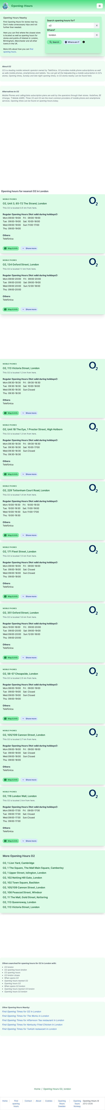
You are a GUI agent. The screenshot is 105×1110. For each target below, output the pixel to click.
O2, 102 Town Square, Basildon (21, 882)
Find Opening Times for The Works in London (25, 1016)
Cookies (48, 1101)
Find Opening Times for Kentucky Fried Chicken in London (32, 1024)
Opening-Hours (90, 1101)
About (38, 1101)
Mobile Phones (10, 199)
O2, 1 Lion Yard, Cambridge (18, 863)
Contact (28, 1101)
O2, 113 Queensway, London (19, 902)
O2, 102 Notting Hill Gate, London (22, 877)
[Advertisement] (52, 126)
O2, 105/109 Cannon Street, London (24, 887)
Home (5, 1101)
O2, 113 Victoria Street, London (21, 907)
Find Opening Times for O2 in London (21, 1011)
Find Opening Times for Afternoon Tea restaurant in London (33, 1020)
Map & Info (13, 248)
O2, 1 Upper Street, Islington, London (24, 872)
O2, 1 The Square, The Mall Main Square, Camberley (33, 867)
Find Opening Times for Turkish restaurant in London (29, 1029)
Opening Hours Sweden (62, 1103)
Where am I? (73, 42)
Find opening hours (16, 1103)
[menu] (100, 5)
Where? (51, 30)
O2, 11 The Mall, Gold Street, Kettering (25, 897)
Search (56, 42)
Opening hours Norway (77, 1103)
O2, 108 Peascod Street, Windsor (22, 892)
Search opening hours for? (61, 20)
